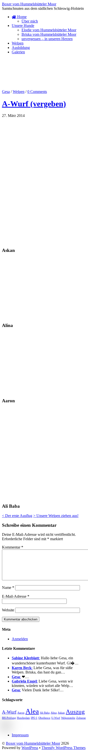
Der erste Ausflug (17, 516)
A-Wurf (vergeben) (34, 103)
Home (21, 17)
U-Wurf (55, 718)
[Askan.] (21, 150)
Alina (54, 712)
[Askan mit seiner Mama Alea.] (21, 210)
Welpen (17, 43)
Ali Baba (45, 712)
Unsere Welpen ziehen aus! (55, 516)
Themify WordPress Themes (64, 748)
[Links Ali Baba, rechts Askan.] (21, 496)
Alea (32, 711)
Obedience (44, 718)
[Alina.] (21, 286)
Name (8, 587)
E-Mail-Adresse (15, 596)
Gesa (6, 92)
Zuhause (81, 718)
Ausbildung (21, 47)
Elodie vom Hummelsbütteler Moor (49, 30)
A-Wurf (9, 712)
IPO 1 (34, 718)
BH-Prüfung (9, 718)
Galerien (18, 52)
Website (8, 610)
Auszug (75, 711)
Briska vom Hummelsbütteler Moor (49, 34)
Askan (61, 712)
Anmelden (20, 639)
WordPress (30, 748)
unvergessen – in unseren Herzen (47, 39)
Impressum (20, 735)
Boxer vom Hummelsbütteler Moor (33, 743)
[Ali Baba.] (21, 436)
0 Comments (37, 92)
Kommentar (12, 547)
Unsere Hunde (23, 25)
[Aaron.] (21, 361)
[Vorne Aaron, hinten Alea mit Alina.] (21, 391)
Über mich (30, 21)
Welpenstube (68, 718)
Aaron (20, 712)
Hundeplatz (23, 718)
